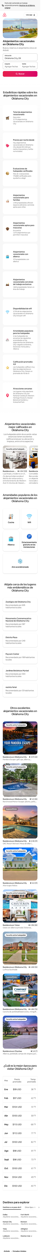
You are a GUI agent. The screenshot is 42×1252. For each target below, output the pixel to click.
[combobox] (20, 58)
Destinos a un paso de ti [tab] (12, 1207)
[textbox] (11, 66)
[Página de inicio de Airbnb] (4, 14)
